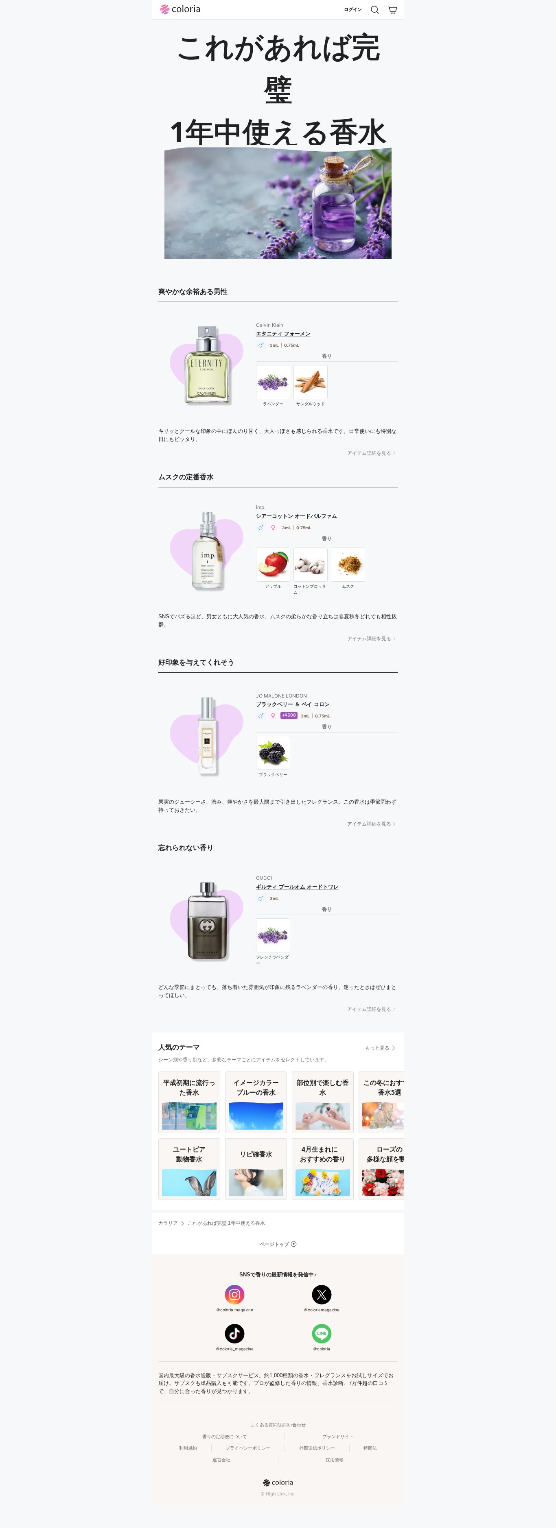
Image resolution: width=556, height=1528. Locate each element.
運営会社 (221, 1459)
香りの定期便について (224, 1436)
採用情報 (335, 1459)
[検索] (375, 10)
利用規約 (188, 1447)
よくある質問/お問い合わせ (278, 1424)
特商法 (370, 1447)
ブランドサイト (338, 1436)
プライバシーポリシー (247, 1447)
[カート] (393, 10)
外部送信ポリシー (317, 1447)
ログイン (353, 9)
